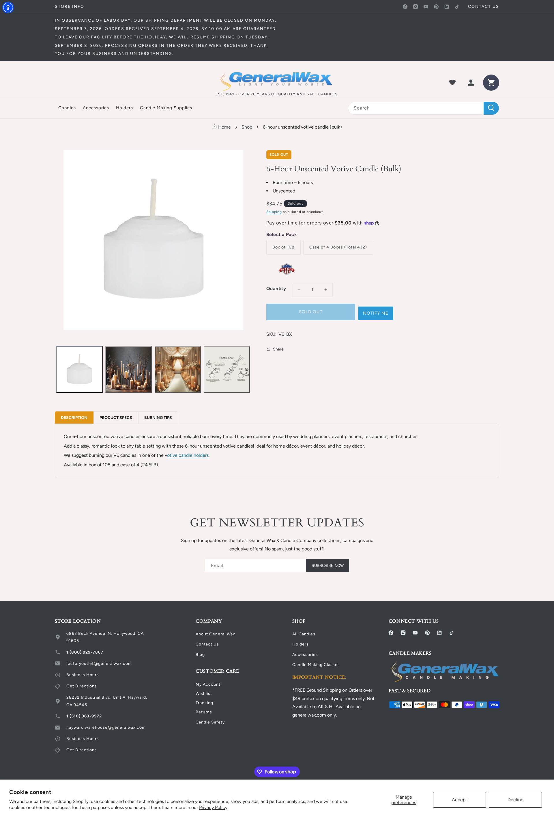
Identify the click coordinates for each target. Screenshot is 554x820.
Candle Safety (210, 722)
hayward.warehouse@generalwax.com (106, 727)
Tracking (204, 702)
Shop (247, 127)
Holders (300, 644)
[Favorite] (452, 82)
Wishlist (204, 693)
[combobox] (423, 108)
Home (224, 127)
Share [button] (278, 349)
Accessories (305, 654)
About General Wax (215, 634)
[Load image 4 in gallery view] (227, 369)
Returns (204, 712)
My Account (208, 684)
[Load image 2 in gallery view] (128, 369)
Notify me (375, 313)
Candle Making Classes (316, 664)
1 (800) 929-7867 (84, 652)
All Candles (303, 634)
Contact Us (207, 644)
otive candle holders (188, 455)
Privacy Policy (213, 807)
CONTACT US (483, 6)
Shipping (274, 212)
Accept (459, 799)
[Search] (491, 108)
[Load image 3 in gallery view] (178, 369)
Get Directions (81, 686)
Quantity (276, 288)
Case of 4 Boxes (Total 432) (338, 247)
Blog (200, 654)
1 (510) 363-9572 (84, 716)
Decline (515, 799)
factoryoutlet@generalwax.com (99, 663)
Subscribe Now (328, 565)
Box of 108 (283, 247)
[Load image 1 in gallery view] (79, 369)
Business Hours (82, 674)
